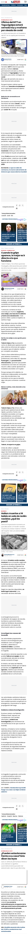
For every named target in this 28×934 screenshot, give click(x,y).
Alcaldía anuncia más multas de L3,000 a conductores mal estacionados (13, 929)
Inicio (2, 17)
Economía (20, 5)
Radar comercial (9, 248)
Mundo (7, 509)
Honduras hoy (8, 17)
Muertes (15, 816)
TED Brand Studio (9, 288)
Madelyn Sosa (8, 886)
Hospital (9, 816)
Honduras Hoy (5, 5)
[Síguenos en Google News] (16, 208)
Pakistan (20, 816)
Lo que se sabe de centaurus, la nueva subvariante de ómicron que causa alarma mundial (14, 170)
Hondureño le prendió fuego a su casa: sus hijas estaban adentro (13, 790)
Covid (8, 215)
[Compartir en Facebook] (16, 205)
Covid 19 (3, 215)
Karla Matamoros (9, 554)
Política (13, 5)
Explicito (3, 816)
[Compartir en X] (22, 205)
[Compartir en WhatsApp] (19, 205)
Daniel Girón (7, 59)
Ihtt (12, 215)
